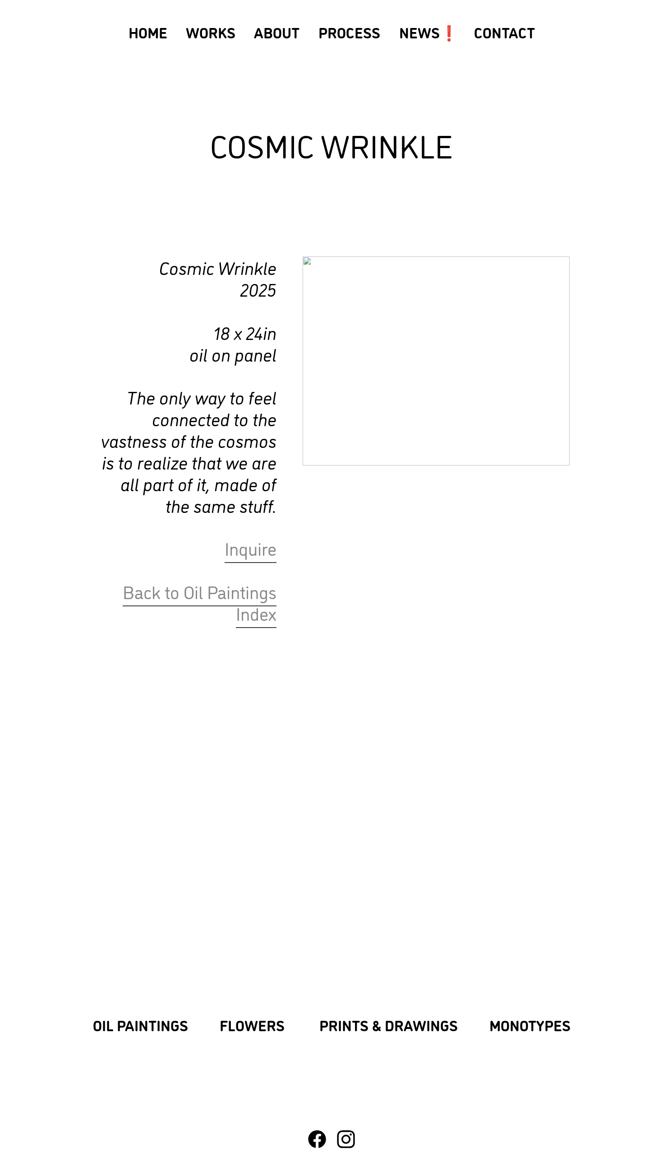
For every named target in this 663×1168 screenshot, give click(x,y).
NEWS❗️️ (428, 32)
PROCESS (355, 32)
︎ (346, 1138)
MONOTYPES (530, 1024)
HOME (148, 32)
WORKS (210, 32)
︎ (317, 1138)
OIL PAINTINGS (140, 1024)
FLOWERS (252, 1024)
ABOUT (276, 32)
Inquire (250, 547)
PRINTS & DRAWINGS (388, 1024)
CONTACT (504, 32)
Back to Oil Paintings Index (199, 602)
